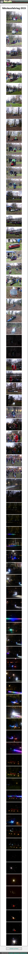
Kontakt (11, 953)
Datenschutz (23, 953)
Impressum (17, 953)
